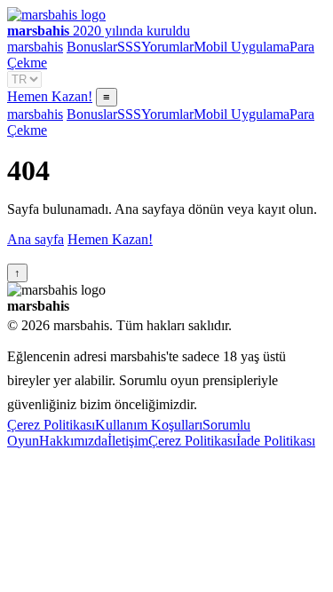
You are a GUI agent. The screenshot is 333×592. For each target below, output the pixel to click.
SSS (129, 46)
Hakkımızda (73, 440)
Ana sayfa (35, 239)
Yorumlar (167, 46)
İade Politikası (275, 440)
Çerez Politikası (51, 424)
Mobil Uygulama (241, 46)
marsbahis (35, 46)
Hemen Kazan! (49, 96)
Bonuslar (92, 46)
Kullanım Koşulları (148, 424)
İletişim (127, 440)
